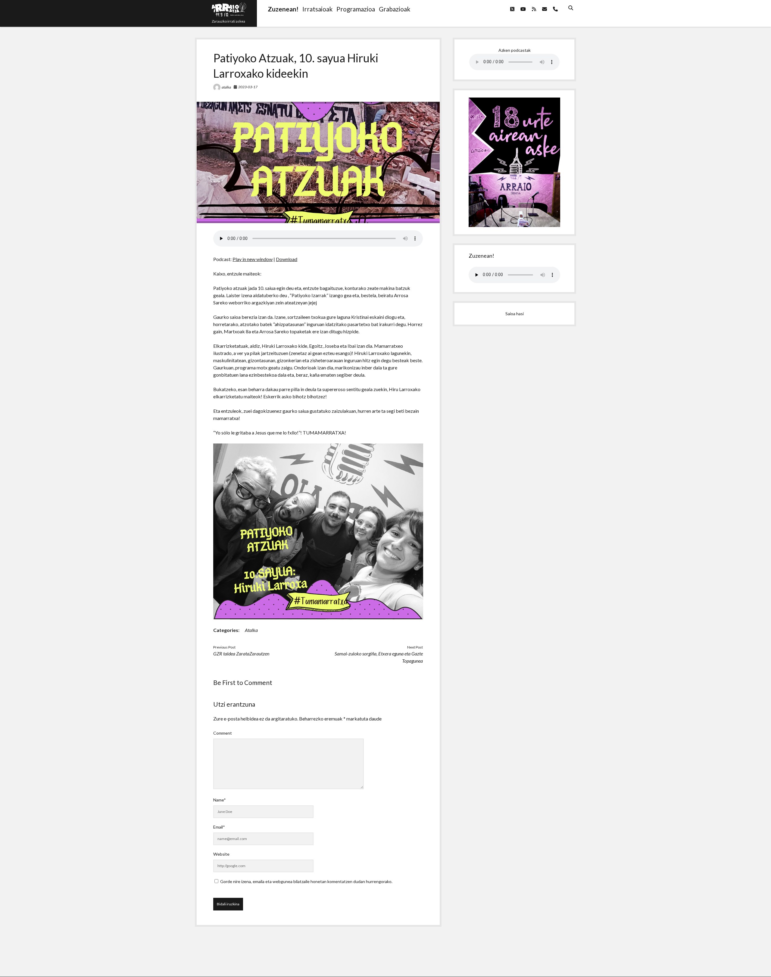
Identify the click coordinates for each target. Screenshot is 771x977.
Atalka (251, 630)
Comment (222, 733)
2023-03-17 (248, 87)
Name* (219, 799)
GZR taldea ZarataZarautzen (241, 653)
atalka (226, 87)
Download (286, 259)
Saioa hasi (514, 313)
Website (221, 854)
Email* (219, 826)
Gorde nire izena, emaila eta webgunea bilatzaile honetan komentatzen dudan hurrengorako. (306, 881)
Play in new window (253, 259)
